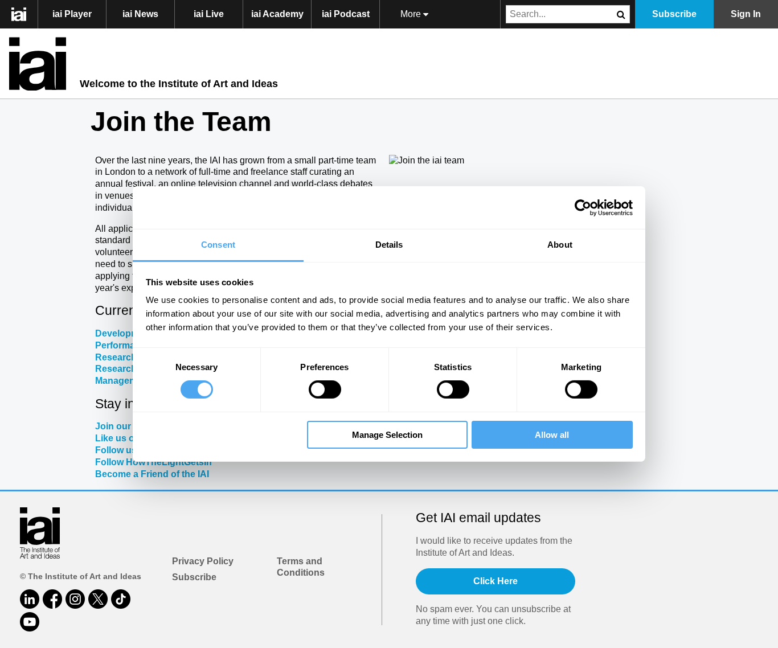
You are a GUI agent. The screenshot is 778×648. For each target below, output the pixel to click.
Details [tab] (389, 244)
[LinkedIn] (29, 599)
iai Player (72, 14)
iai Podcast (346, 14)
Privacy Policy (203, 561)
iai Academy (277, 14)
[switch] (325, 389)
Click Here (495, 581)
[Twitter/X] (98, 599)
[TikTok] (120, 599)
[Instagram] (75, 599)
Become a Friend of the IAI (152, 474)
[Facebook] (52, 599)
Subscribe (194, 577)
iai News (140, 14)
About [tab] (559, 244)
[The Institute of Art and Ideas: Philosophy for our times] (24, 14)
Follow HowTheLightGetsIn (153, 462)
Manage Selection (387, 435)
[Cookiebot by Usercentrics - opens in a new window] (583, 207)
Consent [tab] (218, 244)
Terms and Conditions (301, 567)
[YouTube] (29, 621)
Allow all (552, 435)
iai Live (209, 14)
